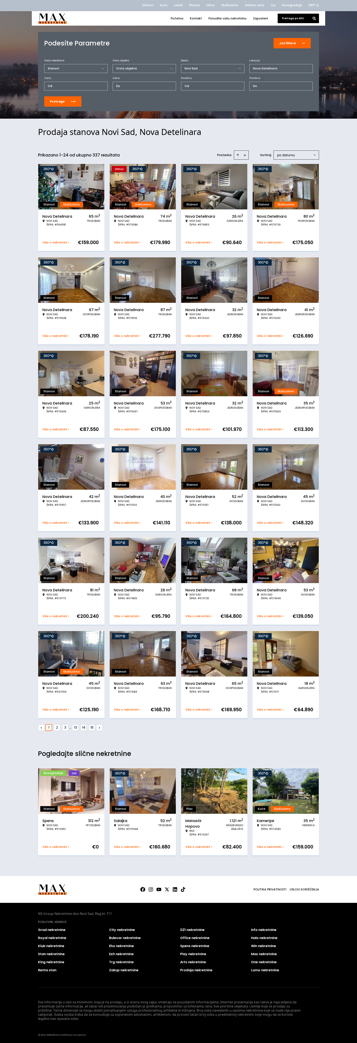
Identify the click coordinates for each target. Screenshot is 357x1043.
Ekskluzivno (229, 5)
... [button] (70, 727)
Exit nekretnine (121, 954)
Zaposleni (260, 18)
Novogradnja (292, 5)
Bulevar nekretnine (125, 938)
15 (92, 727)
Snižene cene (254, 5)
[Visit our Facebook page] (142, 889)
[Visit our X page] (166, 889)
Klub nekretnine (51, 946)
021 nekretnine (192, 929)
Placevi (194, 5)
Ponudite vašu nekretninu (227, 18)
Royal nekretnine (52, 938)
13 (75, 727)
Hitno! (210, 5)
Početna (177, 18)
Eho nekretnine (121, 946)
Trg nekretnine (121, 962)
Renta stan (47, 970)
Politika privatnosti (269, 889)
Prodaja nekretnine (196, 970)
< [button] (41, 727)
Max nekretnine (264, 954)
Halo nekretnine (264, 938)
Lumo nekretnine (265, 970)
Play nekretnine (193, 954)
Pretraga (57, 101)
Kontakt (196, 18)
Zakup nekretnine (123, 970)
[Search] (314, 18)
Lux (273, 5)
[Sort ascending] (238, 155)
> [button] (99, 727)
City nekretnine (122, 929)
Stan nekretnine (51, 954)
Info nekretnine (263, 929)
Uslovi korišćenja (304, 889)
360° (311, 5)
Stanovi (147, 5)
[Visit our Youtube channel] (158, 889)
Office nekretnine (194, 938)
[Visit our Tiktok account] (183, 889)
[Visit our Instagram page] (150, 889)
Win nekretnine (263, 946)
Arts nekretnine (193, 962)
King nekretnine (51, 962)
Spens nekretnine (194, 946)
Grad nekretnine (51, 929)
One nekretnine (264, 962)
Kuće (163, 5)
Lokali (178, 5)
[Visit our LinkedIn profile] (175, 889)
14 (83, 727)
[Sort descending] (245, 155)
